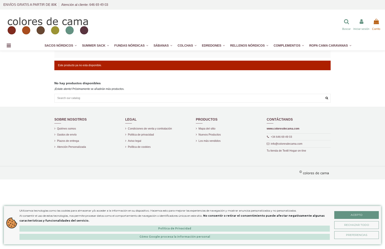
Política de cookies (139, 146)
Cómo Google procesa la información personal (174, 236)
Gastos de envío (67, 134)
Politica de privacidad (141, 134)
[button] (289, 46)
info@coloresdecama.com (286, 143)
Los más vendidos (210, 140)
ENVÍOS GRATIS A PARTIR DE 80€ (30, 4)
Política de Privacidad (174, 228)
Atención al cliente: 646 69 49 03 (84, 4)
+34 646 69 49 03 (281, 136)
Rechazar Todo (356, 224)
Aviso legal (134, 140)
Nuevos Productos (210, 134)
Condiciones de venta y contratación (150, 128)
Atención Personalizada (71, 146)
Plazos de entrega (68, 140)
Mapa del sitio (207, 128)
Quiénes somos (66, 128)
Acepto (356, 214)
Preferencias (356, 235)
